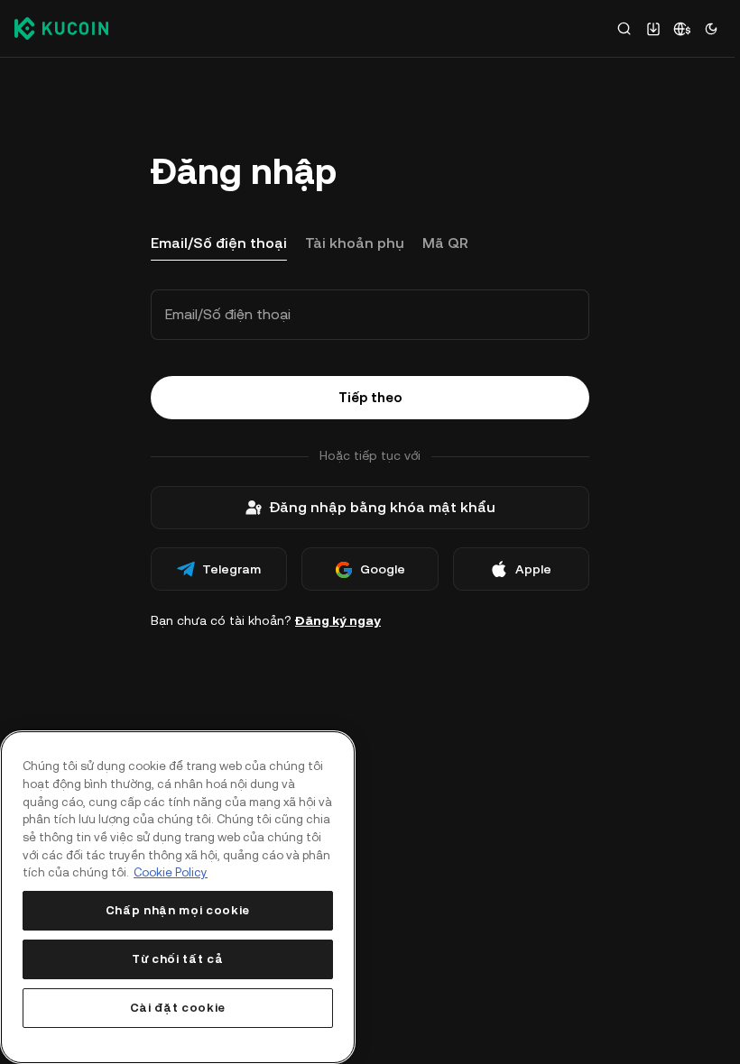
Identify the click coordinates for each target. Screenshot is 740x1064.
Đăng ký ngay (338, 620)
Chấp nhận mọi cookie (178, 910)
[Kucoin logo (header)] (61, 28)
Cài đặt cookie (178, 1007)
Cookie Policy (171, 872)
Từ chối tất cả (177, 959)
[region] (178, 897)
